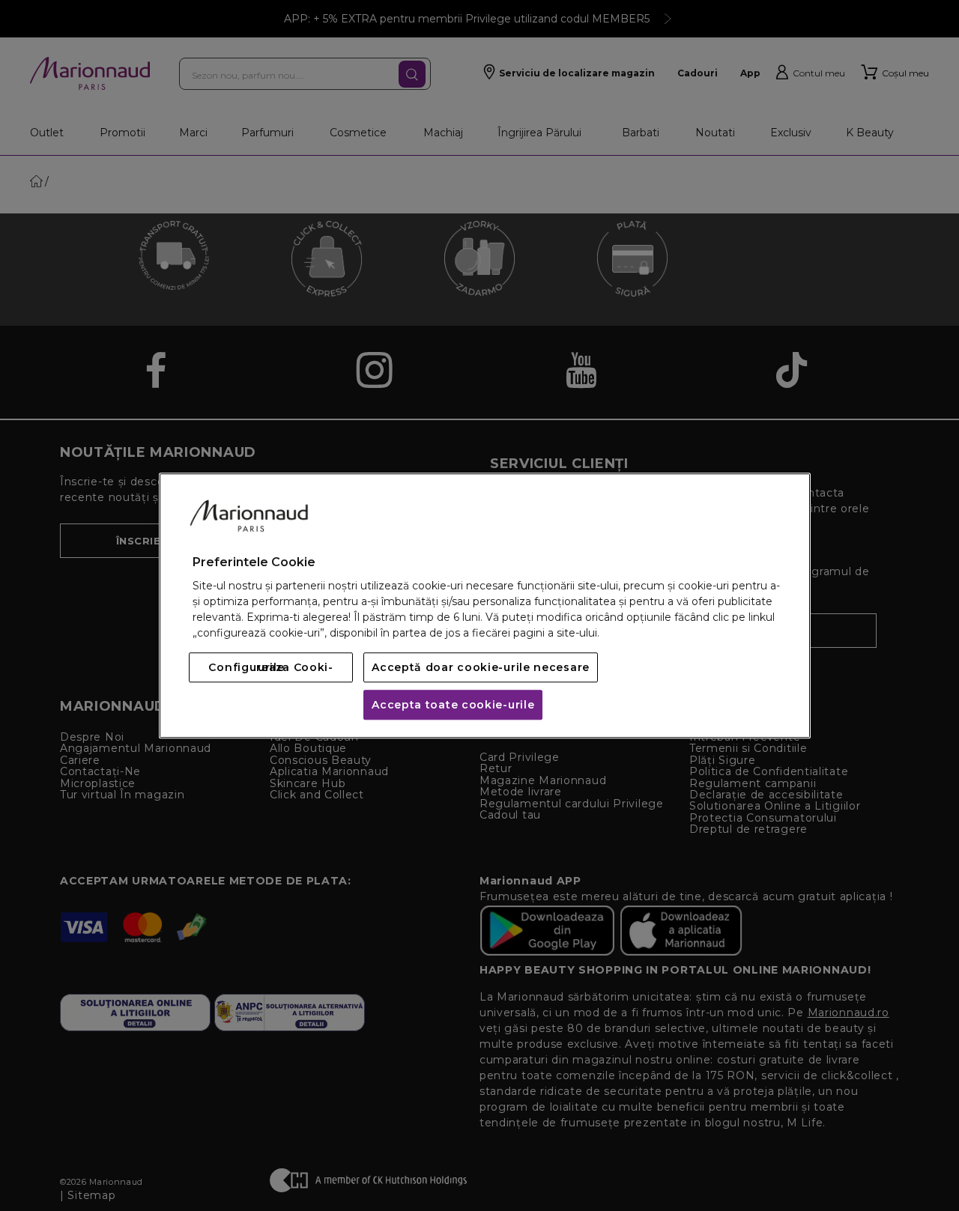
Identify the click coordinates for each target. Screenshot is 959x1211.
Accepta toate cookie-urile (453, 704)
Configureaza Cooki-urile (270, 667)
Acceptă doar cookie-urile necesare (481, 667)
